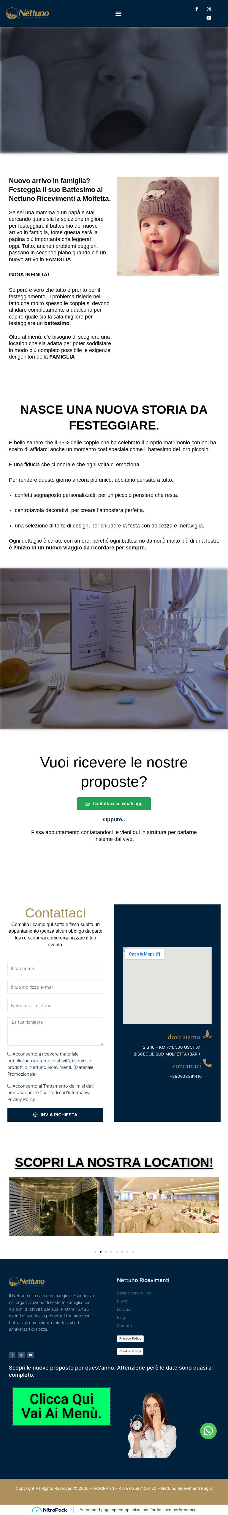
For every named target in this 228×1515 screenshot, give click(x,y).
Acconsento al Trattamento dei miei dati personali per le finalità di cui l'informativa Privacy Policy (50, 1092)
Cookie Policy (130, 1351)
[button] (119, 13)
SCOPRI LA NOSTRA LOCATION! (114, 1162)
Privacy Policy (130, 1338)
